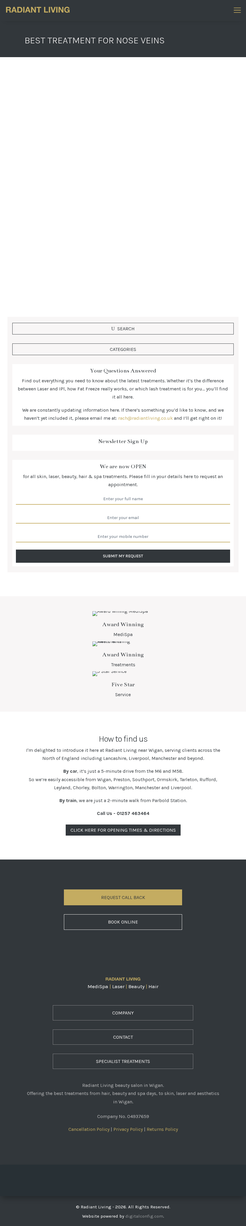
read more (30, 279)
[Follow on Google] (140, 1179)
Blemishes (87, 239)
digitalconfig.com (144, 1216)
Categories (123, 349)
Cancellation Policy (89, 1129)
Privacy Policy (128, 1129)
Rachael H (30, 239)
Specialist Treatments (123, 1061)
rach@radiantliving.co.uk (145, 418)
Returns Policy (162, 1129)
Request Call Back (123, 897)
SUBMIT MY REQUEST (123, 556)
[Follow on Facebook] (106, 1179)
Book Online (123, 922)
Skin (106, 239)
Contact (123, 1037)
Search (126, 328)
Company (123, 1013)
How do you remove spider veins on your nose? (80, 228)
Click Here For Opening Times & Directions (123, 830)
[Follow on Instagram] (123, 1179)
